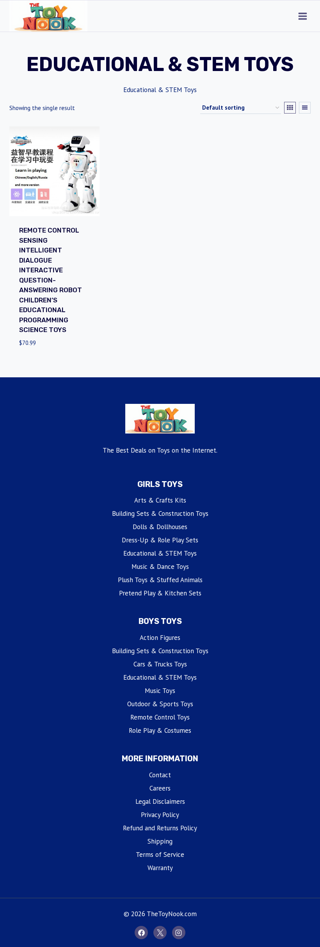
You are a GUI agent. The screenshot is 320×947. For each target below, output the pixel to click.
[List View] (305, 108)
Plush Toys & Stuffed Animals (160, 580)
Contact (160, 775)
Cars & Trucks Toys (160, 664)
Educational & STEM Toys (160, 553)
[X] (160, 932)
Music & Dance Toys (160, 566)
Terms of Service (160, 854)
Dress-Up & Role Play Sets (160, 540)
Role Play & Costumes (160, 730)
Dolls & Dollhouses (160, 526)
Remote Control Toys (160, 717)
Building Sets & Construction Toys (160, 513)
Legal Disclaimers (160, 801)
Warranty (160, 867)
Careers (160, 788)
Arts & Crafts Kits (160, 500)
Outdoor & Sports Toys (160, 704)
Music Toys (160, 690)
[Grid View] (290, 108)
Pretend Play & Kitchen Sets (160, 593)
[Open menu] (302, 16)
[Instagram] (178, 932)
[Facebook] (141, 932)
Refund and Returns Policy (160, 828)
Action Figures (160, 637)
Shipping (160, 841)
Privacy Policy (160, 814)
